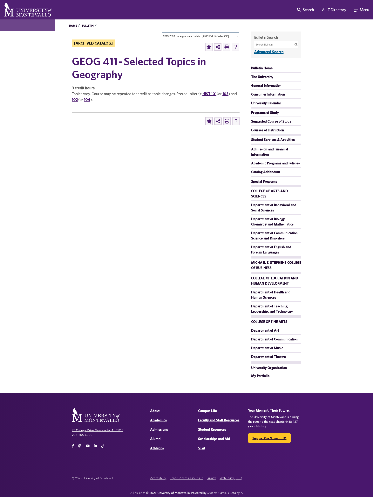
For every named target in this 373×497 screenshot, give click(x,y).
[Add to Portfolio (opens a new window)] (209, 47)
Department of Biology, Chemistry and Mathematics (272, 221)
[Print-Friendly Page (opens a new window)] (226, 47)
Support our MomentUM (269, 438)
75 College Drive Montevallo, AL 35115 (97, 430)
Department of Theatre (268, 357)
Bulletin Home (262, 68)
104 (87, 99)
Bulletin (88, 25)
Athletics (157, 448)
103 (225, 93)
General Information (266, 85)
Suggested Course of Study (271, 121)
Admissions (159, 429)
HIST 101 (209, 93)
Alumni (155, 439)
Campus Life (207, 411)
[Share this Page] (217, 47)
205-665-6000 (82, 435)
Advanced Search (269, 51)
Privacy (211, 478)
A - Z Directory (334, 9)
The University (262, 77)
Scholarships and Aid (214, 439)
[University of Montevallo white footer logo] (96, 417)
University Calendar (266, 103)
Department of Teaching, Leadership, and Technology (272, 308)
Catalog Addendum (265, 172)
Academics (158, 420)
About (154, 411)
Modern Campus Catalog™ (224, 492)
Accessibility (158, 478)
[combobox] (200, 36)
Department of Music (267, 348)
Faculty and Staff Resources (218, 420)
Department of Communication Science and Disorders (274, 235)
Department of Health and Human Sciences (270, 294)
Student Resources (212, 429)
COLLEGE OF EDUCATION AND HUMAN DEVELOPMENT (274, 280)
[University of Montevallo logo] (28, 9)
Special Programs (264, 181)
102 (75, 99)
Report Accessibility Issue (186, 478)
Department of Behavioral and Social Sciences (273, 207)
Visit (201, 448)
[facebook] (73, 446)
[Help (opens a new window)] (235, 47)
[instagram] (79, 446)
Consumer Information (268, 94)
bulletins (140, 492)
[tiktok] (102, 446)
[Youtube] (88, 446)
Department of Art (265, 330)
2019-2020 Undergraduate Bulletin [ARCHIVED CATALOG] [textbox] (196, 36)
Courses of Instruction (267, 130)
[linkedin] (95, 446)
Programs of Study (265, 112)
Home (73, 25)
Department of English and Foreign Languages (271, 249)
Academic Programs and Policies (275, 163)
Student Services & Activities (273, 140)
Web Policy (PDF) (231, 478)
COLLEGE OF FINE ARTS (269, 322)
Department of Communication (274, 339)
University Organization (269, 368)
